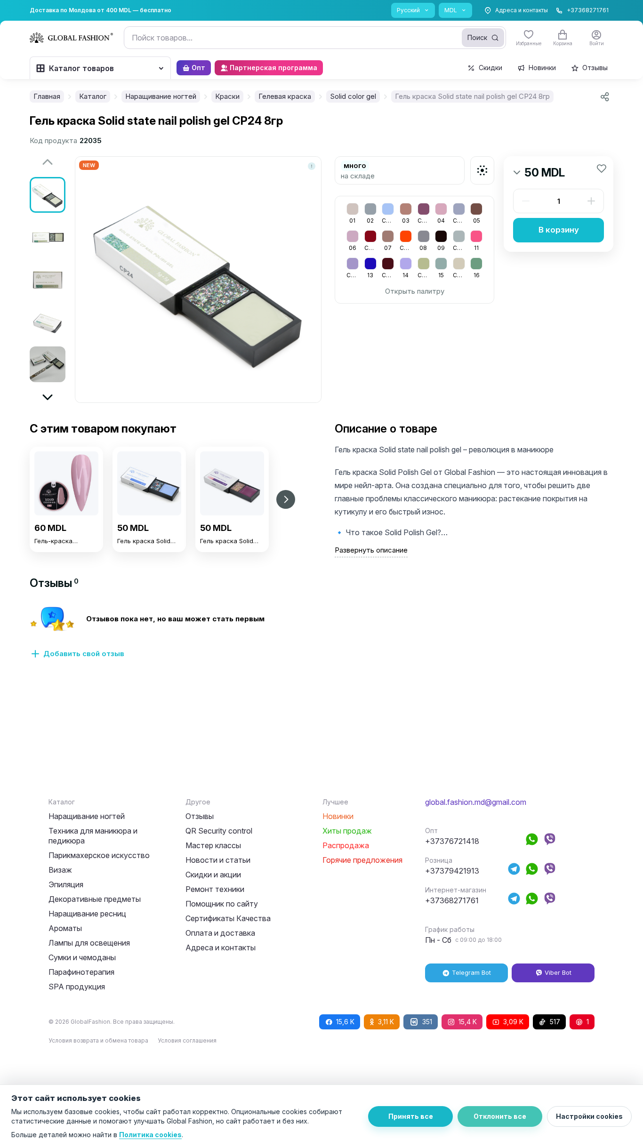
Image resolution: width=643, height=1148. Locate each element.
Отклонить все (500, 1116)
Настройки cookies (589, 1116)
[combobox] (315, 37)
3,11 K (386, 1022)
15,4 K (467, 1022)
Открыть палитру (414, 291)
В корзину (559, 229)
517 (555, 1022)
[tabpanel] (321, 638)
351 (427, 1022)
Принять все (410, 1116)
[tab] (54, 583)
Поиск (477, 37)
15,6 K (345, 1022)
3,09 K (513, 1022)
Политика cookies (150, 1135)
